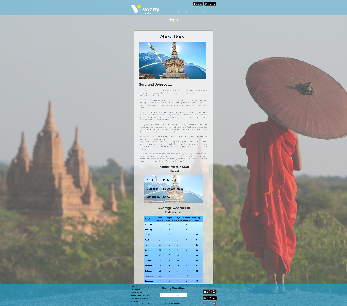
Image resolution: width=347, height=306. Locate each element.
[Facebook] (211, 303)
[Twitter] (207, 303)
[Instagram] (204, 303)
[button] (190, 12)
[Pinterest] (215, 303)
